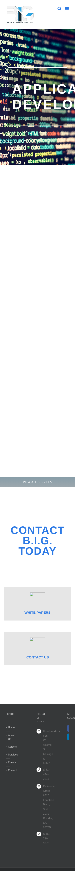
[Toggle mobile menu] (67, 9)
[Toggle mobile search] (59, 9)
